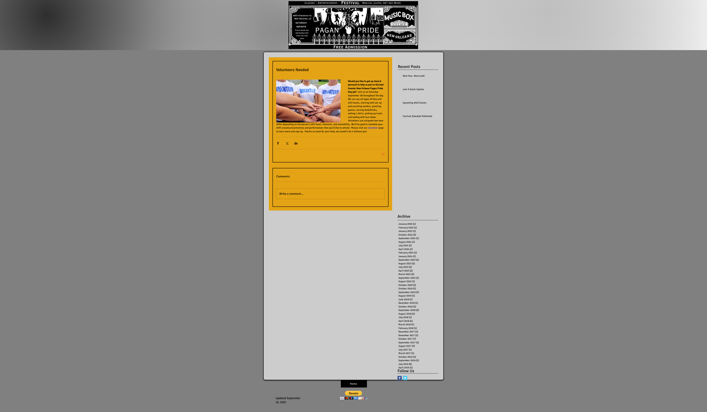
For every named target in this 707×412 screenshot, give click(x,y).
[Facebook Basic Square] (400, 378)
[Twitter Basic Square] (405, 378)
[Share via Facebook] (278, 143)
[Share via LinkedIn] (296, 143)
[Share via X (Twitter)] (287, 143)
